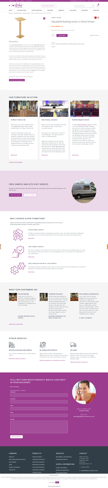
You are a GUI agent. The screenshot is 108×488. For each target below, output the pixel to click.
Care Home (50, 10)
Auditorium (73, 10)
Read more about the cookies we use (54, 486)
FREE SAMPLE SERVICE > (48, 6)
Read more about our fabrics (17, 358)
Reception (96, 10)
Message (12, 419)
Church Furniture (37, 10)
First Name (13, 392)
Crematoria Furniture (17, 13)
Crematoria (85, 10)
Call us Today (30, 195)
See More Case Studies (15, 162)
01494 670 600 (95, 0)
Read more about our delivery (79, 362)
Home (10, 10)
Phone (11, 412)
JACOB (15, 126)
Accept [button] (57, 482)
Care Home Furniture (38, 467)
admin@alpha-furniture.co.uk (84, 416)
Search (93, 6)
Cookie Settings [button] (52, 482)
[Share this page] (98, 18)
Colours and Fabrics (61, 467)
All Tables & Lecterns (26, 13)
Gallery (22, 0)
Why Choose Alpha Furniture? (17, 459)
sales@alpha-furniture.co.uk (77, 0)
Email (11, 405)
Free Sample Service (61, 459)
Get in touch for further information (16, 80)
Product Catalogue (14, 467)
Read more (14, 155)
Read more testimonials (16, 324)
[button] (44, 18)
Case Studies (12, 462)
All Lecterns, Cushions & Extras (62, 43)
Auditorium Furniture (38, 462)
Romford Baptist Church (84, 124)
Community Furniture (38, 469)
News (17, 0)
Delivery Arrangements (62, 470)
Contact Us (29, 0)
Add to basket (62, 35)
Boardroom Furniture (38, 464)
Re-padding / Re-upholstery (64, 456)
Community (61, 10)
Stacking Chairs (21, 10)
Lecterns (32, 13)
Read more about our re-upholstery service (52, 360)
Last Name (13, 398)
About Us (12, 0)
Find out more (15, 195)
